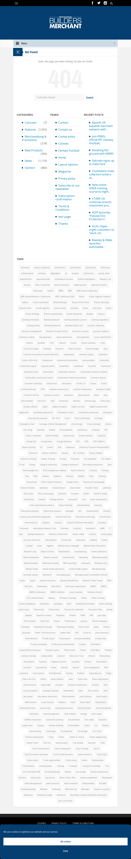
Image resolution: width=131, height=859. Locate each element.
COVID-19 (80, 383)
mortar (22, 580)
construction (48, 371)
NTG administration (35, 597)
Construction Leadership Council (39, 377)
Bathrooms (38, 290)
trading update (45, 766)
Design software (31, 406)
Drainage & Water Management (52, 424)
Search (89, 97)
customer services (52, 395)
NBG (109, 580)
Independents (92, 511)
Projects (82, 644)
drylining (40, 429)
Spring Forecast (84, 708)
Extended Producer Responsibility (94, 447)
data (105, 395)
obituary (51, 597)
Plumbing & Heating (65, 626)
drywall (52, 429)
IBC (80, 511)
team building (35, 731)
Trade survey (71, 760)
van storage (81, 771)
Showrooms (68, 690)
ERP (86, 441)
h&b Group (28, 493)
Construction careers (67, 371)
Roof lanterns (38, 673)
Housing (97, 505)
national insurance (47, 580)
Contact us (65, 129)
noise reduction (76, 592)
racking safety (46, 655)
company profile (47, 366)
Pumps (83, 650)
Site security (93, 690)
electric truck (68, 435)
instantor (58, 522)
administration (27, 273)
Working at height (44, 795)
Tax (95, 725)
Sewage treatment (51, 690)
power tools (65, 632)
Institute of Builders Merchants (80, 522)
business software (101, 331)
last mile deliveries (32, 540)
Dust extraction (66, 429)
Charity (73, 342)
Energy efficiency (64, 441)
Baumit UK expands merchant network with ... (101, 126)
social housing (47, 702)
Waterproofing (88, 783)
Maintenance (64, 551)
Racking (108, 650)
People (72, 615)
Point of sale (83, 626)
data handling (27, 400)
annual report (104, 273)
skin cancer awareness (47, 696)
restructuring (41, 667)
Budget (90, 313)
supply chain (27, 725)
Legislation (80, 540)
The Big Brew (66, 731)
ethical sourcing (28, 447)
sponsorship (45, 708)
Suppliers (102, 719)
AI (66, 273)
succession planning (54, 719)
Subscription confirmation (65, 197)
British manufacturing (53, 313)
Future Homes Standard (51, 482)
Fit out (22, 464)
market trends (69, 557)
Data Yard (41, 400)
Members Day (101, 563)
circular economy (88, 342)
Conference (106, 366)
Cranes (93, 383)
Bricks (108, 308)
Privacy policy (66, 178)
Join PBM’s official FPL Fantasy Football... (101, 140)
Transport (73, 766)
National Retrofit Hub (69, 580)
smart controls (85, 696)
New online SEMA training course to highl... (99, 188)
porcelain (26, 632)
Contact (63, 122)
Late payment (50, 540)
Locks (39, 545)
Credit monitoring (28, 389)
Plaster (57, 621)
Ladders (92, 534)
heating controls (56, 499)
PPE (77, 632)
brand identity (60, 308)
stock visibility (70, 713)
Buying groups (45, 337)
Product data (100, 638)
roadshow (24, 673)
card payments (83, 337)
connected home (31, 371)
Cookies (63, 143)
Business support (27, 337)
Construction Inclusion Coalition (93, 371)
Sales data (82, 679)
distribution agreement (43, 412)
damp (96, 395)
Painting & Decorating (85, 603)
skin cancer (28, 696)
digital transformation (98, 406)
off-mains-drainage (68, 597)
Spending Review (27, 708)
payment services (44, 615)
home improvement (99, 499)
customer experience (82, 389)
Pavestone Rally (95, 609)
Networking (42, 586)
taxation (105, 725)
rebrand (91, 655)
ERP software (99, 441)
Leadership (66, 540)
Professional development (63, 644)
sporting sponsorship (64, 708)
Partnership (39, 609)
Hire (84, 499)
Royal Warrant (95, 673)
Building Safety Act (52, 325)
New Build (56, 586)
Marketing (83, 557)
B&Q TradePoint (42, 284)
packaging (58, 603)
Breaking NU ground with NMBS (101, 151)
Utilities (67, 771)
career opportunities (102, 337)
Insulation (102, 522)
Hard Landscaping (45, 493)
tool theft (91, 742)
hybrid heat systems (52, 511)
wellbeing (56, 789)
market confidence (99, 551)
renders (87, 661)
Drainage (99, 418)
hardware (62, 493)
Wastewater (107, 777)
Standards (34, 713)
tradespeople (98, 760)
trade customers (85, 754)
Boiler (81, 296)
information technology (85, 516)
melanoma (85, 563)
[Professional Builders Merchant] (65, 21)
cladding (47, 348)
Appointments (26, 279)
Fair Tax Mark (78, 453)
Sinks (80, 690)
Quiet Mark (95, 650)
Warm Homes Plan (68, 777)
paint (69, 603)
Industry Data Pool (63, 516)
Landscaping (106, 534)
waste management (88, 777)
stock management (51, 713)
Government (75, 487)
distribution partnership (88, 412)
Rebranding (105, 655)
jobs (21, 534)
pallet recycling (105, 603)
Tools (102, 742)
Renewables (101, 661)
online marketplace (27, 603)
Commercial (47, 360)
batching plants (80, 284)
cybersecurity (83, 395)
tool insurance (62, 742)
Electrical (101, 435)
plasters (84, 621)
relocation (75, 661)
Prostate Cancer (52, 650)
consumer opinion (98, 377)
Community (104, 360)
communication (88, 360)
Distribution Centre (65, 412)
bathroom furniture (99, 284)
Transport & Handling (91, 766)
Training (60, 766)
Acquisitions (91, 267)
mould (32, 580)
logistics (50, 545)
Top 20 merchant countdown (36, 754)
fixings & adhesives (48, 464)
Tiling (50, 737)
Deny (65, 851)
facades (65, 453)
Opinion (30, 167)
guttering (107, 487)
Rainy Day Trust (76, 655)
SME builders (31, 702)
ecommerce (82, 429)
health (86, 493)
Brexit (85, 308)
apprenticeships (43, 279)
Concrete (92, 366)
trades (84, 760)
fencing (63, 458)
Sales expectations (100, 679)
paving (109, 609)
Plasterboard (70, 621)
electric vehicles (86, 435)
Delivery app (90, 400)
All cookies (65, 841)
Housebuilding (83, 505)
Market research (51, 557)
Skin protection (68, 696)
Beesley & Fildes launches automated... (100, 243)
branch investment (40, 302)
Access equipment (42, 267)
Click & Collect (74, 348)
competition (64, 366)
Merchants (47, 574)
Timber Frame (32, 742)
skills (105, 690)
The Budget (82, 731)
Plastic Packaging (99, 621)
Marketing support (100, 557)
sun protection (74, 719)
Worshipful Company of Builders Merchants (88, 795)
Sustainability (73, 725)
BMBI (61, 290)
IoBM (102, 528)
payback (28, 615)
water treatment (71, 783)
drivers (108, 424)
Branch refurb (25, 308)
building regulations (100, 319)
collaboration (69, 354)
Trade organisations (51, 760)
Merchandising (98, 568)
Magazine (64, 171)
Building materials (52, 319)
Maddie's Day (30, 551)
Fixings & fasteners (70, 464)
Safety (43, 679)
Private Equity (48, 638)
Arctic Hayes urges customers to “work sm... (101, 230)
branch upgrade (42, 308)
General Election (27, 487)
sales (70, 679)
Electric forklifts (52, 435)
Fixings (32, 464)
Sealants (59, 684)
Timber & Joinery (76, 737)
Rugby (108, 673)
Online (84, 597)
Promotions (95, 644)
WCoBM (102, 783)
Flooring (104, 470)
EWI (59, 447)
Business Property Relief (57, 331)
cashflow (41, 342)
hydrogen (70, 511)
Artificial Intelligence (86, 279)
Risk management (91, 667)
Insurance (24, 528)
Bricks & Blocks (32, 313)
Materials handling (51, 563)
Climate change (92, 348)
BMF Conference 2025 (64, 296)
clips (105, 348)
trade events (32, 760)
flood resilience (78, 470)
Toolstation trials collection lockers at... (101, 174)
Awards (27, 284)
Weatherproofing (28, 789)
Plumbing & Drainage (43, 626)
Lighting (93, 540)
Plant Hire (44, 621)
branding (74, 308)
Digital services (78, 406)
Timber (61, 737)
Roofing (69, 673)
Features (30, 129)
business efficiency (96, 325)
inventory (77, 528)
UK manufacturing (52, 771)
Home (62, 157)
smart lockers (102, 696)
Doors (67, 418)
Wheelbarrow (71, 789)
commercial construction (67, 360)
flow (27, 476)
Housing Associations (30, 511)
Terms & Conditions (62, 208)
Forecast (69, 476)
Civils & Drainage (31, 348)
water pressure (52, 783)
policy (96, 626)
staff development (103, 708)
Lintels (104, 540)
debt (52, 400)
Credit (103, 383)
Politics (106, 626)
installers (46, 522)
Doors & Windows (82, 418)
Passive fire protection (73, 609)
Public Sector (69, 650)
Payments (60, 615)
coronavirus (66, 383)
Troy (107, 766)
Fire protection (90, 458)
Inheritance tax (31, 522)
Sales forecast (30, 684)
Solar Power (85, 702)
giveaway (44, 487)
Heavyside (72, 499)
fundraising (31, 482)
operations (44, 603)
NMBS (103, 586)
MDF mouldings (70, 563)
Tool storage (77, 742)
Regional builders (59, 661)
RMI (106, 667)
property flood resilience (30, 650)
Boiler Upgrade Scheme (99, 296)
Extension (33, 453)
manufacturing (80, 551)
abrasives (25, 267)
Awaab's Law (105, 279)
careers (29, 342)
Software (62, 702)
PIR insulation (30, 621)
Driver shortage (93, 424)
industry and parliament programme (35, 516)
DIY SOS (56, 418)
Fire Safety (106, 458)
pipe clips (102, 615)
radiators (61, 655)
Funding (102, 476)
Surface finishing (56, 725)
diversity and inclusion (37, 418)
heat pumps (29, 499)
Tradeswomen (28, 766)
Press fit (87, 632)
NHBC (93, 586)
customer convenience (59, 389)
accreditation (75, 267)
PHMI (82, 615)
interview (65, 528)
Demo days (105, 400)
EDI (105, 429)
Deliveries (63, 400)
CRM (42, 389)
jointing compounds (36, 534)
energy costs (46, 441)
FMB (36, 476)
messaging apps (63, 574)
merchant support (30, 574)
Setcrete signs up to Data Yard (101, 162)
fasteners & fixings (28, 458)
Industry (106, 511)
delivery (76, 400)
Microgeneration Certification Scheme (91, 574)
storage (83, 713)
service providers (30, 690)
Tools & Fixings (82, 748)
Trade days (102, 754)
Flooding (93, 470)
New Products (34, 150)
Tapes (87, 725)
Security (95, 684)
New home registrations (75, 586)
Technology (50, 731)
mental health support (78, 568)
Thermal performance (34, 737)
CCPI (52, 342)
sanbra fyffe (46, 684)
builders (101, 313)
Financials (75, 458)
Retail (53, 667)
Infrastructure (105, 516)
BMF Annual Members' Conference (35, 296)
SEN (105, 684)
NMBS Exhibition (57, 592)
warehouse (50, 777)
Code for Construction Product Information (41, 354)
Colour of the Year (29, 360)
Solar (73, 702)
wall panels (36, 777)
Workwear (61, 795)
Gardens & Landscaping (93, 482)
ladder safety (78, 534)
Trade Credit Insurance (63, 754)
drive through (76, 424)
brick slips (97, 308)
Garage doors (72, 482)
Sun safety (89, 719)
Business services (80, 331)
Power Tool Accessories (45, 632)
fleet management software (54, 470)
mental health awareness (53, 568)
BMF (70, 290)
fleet (110, 464)
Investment (90, 528)
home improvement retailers (42, 505)
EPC (78, 441)
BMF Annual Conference (87, 290)
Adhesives (105, 267)
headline (75, 493)
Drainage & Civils (27, 424)
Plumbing (25, 626)
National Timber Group (92, 580)
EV (41, 447)
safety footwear (57, 679)
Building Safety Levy (74, 325)
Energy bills (31, 441)
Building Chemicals (30, 319)
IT (110, 528)
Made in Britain (47, 551)
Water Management (33, 783)
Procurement (64, 638)
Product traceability (39, 644)
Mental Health (32, 568)
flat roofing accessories (93, 464)
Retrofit (64, 667)
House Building (65, 505)
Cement (62, 342)
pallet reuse (24, 609)
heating (42, 499)
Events (50, 447)
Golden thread (58, 487)
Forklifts (81, 476)
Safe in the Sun (29, 679)
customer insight (103, 389)
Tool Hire (47, 742)
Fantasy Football (68, 150)
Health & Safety (100, 493)
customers (68, 395)
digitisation (23, 412)
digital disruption (59, 406)
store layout (96, 713)
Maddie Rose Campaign (68, 545)
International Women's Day (44, 528)
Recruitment (29, 661)
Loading (28, 545)
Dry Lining (28, 429)
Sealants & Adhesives (77, 684)
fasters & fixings (48, 458)
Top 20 (96, 748)
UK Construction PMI (31, 771)
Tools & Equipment (62, 748)
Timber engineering (97, 737)
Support (40, 725)
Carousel (30, 122)
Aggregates (55, 273)
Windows (85, 789)
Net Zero (28, 586)
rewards (75, 667)
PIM (91, 615)
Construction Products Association (71, 377)
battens (50, 290)
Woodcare (28, 795)
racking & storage (28, 655)
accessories (60, 267)
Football (45, 476)
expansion (70, 447)
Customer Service (31, 395)
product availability (82, 638)
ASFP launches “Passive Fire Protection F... (99, 216)
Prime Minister (31, 638)
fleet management (30, 470)
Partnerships (54, 609)
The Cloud (96, 731)
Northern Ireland (95, 592)
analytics (75, 273)
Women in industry (102, 789)
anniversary (89, 273)
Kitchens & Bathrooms (58, 534)
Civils (102, 342)
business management (31, 331)
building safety (33, 325)
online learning (98, 597)
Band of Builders (62, 284)
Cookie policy (66, 136)
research (27, 667)
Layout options (68, 164)
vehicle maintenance (99, 771)
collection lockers (86, 354)
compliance (78, 366)
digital (45, 406)
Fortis (91, 476)
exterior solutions (49, 453)
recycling (42, 661)
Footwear (57, 476)
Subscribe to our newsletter (67, 187)
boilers (25, 302)
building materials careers (75, 319)
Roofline (80, 673)
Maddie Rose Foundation (94, 545)
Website (43, 789)
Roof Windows (55, 673)
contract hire (52, 383)
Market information (31, 557)
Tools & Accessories (40, 748)
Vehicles (22, 777)
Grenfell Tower (91, 487)
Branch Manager (60, 302)
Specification (100, 702)
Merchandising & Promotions (34, 138)
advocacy (42, 273)
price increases (102, 632)
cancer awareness (64, 337)
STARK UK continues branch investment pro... (100, 202)
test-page (64, 216)
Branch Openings (101, 302)
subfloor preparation (32, 719)
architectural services (64, 279)
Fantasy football (95, 453)
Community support (28, 366)
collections (103, 354)
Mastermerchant (31, 563)
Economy (96, 429)
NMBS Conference (37, 592)
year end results (65, 800)
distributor (107, 412)
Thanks (63, 223)
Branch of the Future (80, 302)
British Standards (74, 313)
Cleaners (59, 348)
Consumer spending (33, 383)
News (28, 160)
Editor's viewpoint (33, 435)
